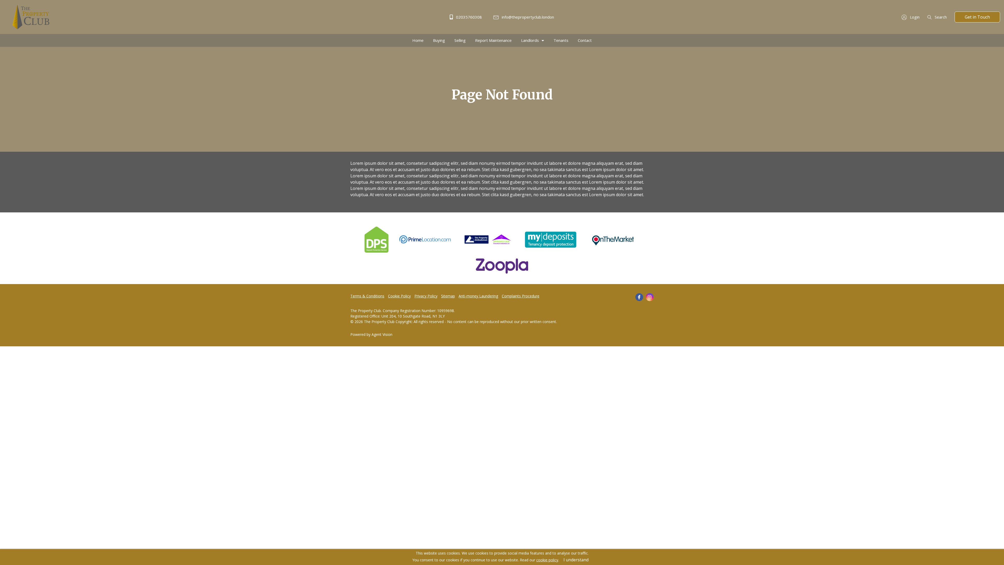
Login (914, 17)
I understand (576, 560)
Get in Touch (977, 17)
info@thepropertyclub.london (527, 17)
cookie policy (547, 559)
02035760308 (468, 17)
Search (940, 17)
